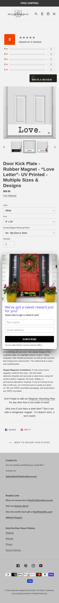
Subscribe (30, 339)
